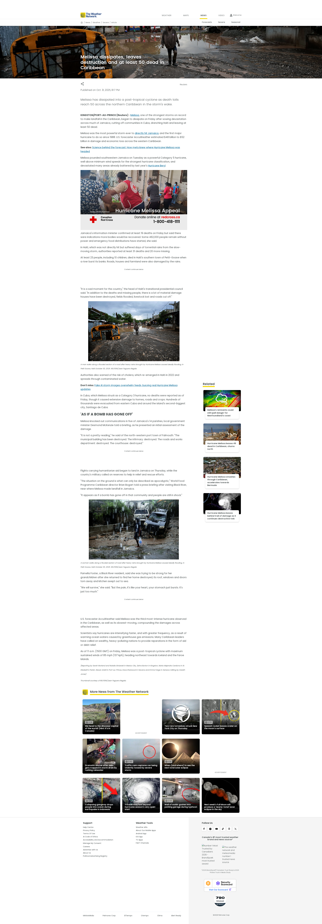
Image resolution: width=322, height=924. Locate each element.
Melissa (134, 115)
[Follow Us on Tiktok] (223, 829)
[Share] (82, 84)
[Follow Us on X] (235, 829)
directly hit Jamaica (146, 133)
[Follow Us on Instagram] (210, 829)
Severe (106, 22)
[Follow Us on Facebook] (204, 829)
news (88, 22)
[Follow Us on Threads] (229, 829)
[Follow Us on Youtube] (216, 829)
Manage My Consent (92, 843)
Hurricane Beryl (157, 165)
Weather (96, 22)
